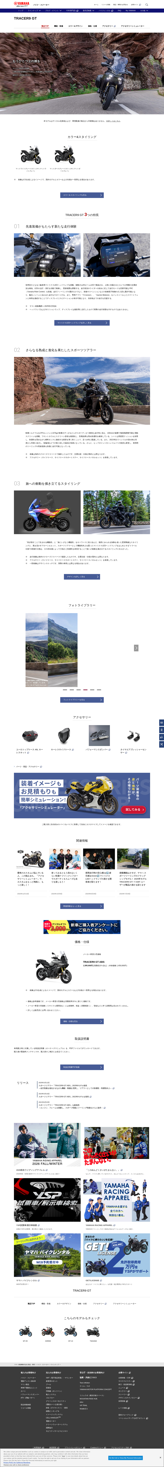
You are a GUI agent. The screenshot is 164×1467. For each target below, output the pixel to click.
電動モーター (51, 1421)
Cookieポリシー (96, 1448)
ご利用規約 (36, 1448)
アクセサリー (107, 26)
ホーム (96, 4)
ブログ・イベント (52, 10)
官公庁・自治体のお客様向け (92, 1373)
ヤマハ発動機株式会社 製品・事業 (24, 1364)
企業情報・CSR (124, 1378)
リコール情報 (106, 4)
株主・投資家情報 (125, 1384)
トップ (20, 10)
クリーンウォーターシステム (57, 1424)
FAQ (119, 10)
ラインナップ (33, 10)
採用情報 (121, 1401)
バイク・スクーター (43, 1364)
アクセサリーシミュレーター (132, 26)
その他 (142, 10)
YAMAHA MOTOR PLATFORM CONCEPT (96, 1389)
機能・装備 (58, 26)
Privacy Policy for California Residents (17, 1462)
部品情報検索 (26, 1405)
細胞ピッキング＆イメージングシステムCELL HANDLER (54, 1414)
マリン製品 (25, 1384)
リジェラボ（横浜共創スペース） (92, 1395)
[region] (82, 1457)
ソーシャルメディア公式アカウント (131, 1418)
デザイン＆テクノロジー (127, 1398)
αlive (81, 1402)
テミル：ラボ (85, 1386)
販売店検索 (87, 10)
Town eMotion (85, 1383)
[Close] (160, 1457)
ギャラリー (122, 1391)
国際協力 (49, 1428)
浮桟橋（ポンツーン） (54, 1391)
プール (48, 1384)
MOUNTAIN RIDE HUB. (89, 1399)
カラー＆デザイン (75, 26)
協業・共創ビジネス (88, 1377)
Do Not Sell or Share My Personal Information (125, 1458)
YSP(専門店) (71, 10)
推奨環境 (52, 1448)
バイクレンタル (104, 10)
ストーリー (122, 1394)
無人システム (51, 1394)
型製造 (48, 1388)
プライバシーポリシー (73, 1448)
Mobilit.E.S (84, 1409)
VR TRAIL (83, 1405)
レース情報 (122, 1408)
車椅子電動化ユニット (29, 1388)
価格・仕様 (92, 26)
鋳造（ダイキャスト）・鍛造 (57, 1408)
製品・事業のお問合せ (120, 4)
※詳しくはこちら (113, 121)
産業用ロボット (52, 1381)
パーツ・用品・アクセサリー (27, 767)
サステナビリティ (125, 1381)
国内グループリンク (126, 1415)
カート (23, 1391)
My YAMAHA (131, 10)
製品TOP (45, 26)
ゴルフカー (50, 1398)
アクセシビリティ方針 (120, 1448)
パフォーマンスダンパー (30, 1394)
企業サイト (134, 4)
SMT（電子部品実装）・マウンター (59, 1378)
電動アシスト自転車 (28, 1381)
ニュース (121, 1388)
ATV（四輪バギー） (28, 1398)
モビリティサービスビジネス (57, 1431)
